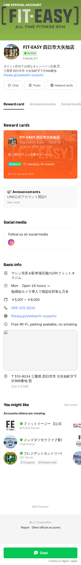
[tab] (14, 104)
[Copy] (30, 381)
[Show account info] (30, 53)
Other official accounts (46, 527)
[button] (34, 85)
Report (25, 527)
